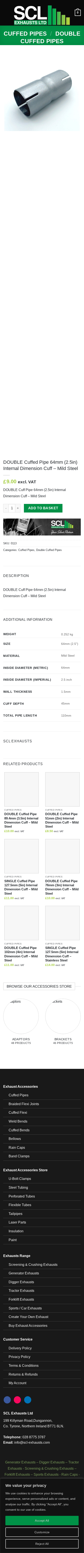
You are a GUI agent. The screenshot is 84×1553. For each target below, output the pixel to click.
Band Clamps (19, 1156)
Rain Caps (17, 1147)
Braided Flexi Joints (24, 1104)
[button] (5, 13)
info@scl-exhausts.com (32, 1442)
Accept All (42, 1520)
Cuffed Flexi (18, 1112)
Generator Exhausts (24, 1273)
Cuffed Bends (19, 1130)
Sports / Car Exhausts (25, 1308)
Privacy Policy (19, 1357)
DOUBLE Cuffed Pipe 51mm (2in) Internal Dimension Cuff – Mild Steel (62, 820)
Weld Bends (18, 1121)
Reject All (42, 1543)
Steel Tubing (18, 1187)
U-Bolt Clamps (20, 1179)
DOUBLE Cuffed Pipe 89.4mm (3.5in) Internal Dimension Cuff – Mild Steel (21, 820)
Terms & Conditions (24, 1365)
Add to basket (43, 508)
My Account (17, 1383)
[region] (42, 1515)
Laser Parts (17, 1222)
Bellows (15, 1139)
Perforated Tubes (22, 1196)
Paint (13, 1240)
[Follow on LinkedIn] (27, 1399)
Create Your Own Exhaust (28, 1317)
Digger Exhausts (21, 1282)
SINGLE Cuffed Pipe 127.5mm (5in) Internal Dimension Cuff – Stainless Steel (61, 954)
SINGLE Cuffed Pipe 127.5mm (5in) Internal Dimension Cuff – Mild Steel (21, 887)
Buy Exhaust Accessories (28, 1325)
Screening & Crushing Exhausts (33, 1264)
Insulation (16, 1231)
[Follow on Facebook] (7, 1399)
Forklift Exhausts (21, 1299)
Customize (42, 1532)
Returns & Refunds (23, 1374)
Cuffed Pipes (25, 33)
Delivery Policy (20, 1348)
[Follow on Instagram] (17, 1399)
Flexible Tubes (20, 1205)
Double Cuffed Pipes (49, 550)
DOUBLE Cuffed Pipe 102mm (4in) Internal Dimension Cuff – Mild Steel (21, 954)
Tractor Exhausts (21, 1290)
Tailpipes (15, 1214)
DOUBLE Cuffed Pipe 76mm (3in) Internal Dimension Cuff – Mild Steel (62, 887)
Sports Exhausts (46, 1474)
